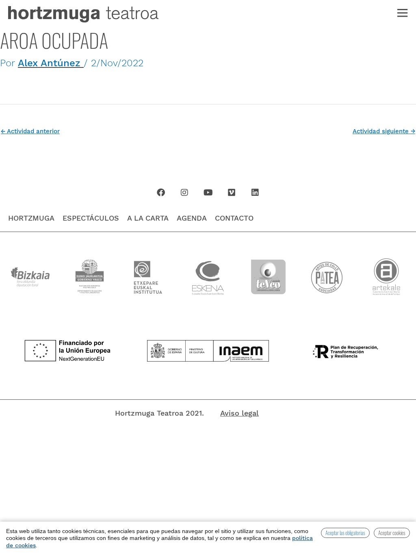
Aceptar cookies (391, 533)
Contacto (234, 218)
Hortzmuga (31, 218)
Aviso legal (239, 413)
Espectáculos (91, 218)
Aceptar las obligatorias (345, 533)
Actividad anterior (30, 131)
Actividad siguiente (384, 131)
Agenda (192, 218)
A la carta (148, 218)
